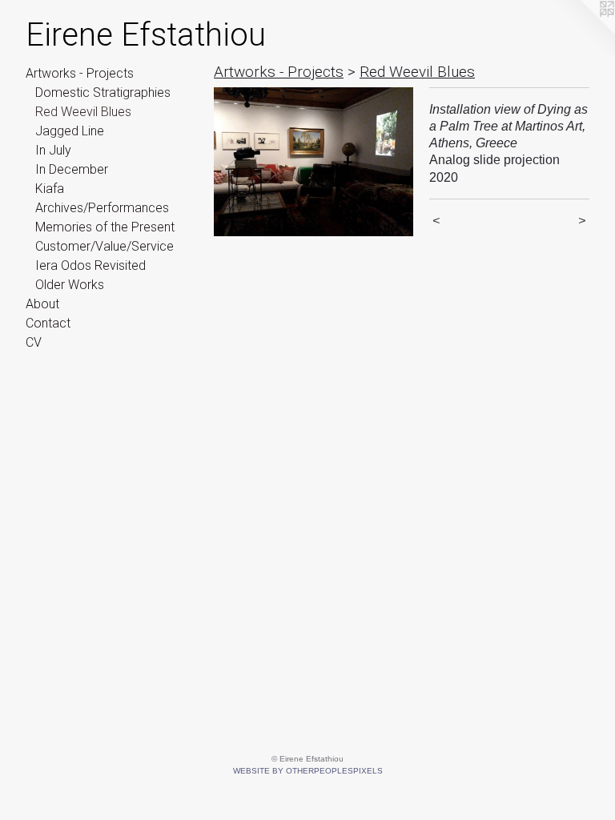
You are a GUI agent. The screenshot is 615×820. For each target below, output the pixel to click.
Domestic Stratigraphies (103, 92)
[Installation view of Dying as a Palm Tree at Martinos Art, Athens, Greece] (313, 162)
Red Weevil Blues (83, 111)
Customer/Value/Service (104, 246)
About (42, 304)
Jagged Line (69, 131)
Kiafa (49, 188)
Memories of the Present (105, 227)
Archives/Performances (102, 207)
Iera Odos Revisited (90, 265)
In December (71, 169)
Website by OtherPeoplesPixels (308, 770)
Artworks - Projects (80, 73)
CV (34, 342)
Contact (48, 323)
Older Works (69, 284)
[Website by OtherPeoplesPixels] (583, 32)
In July (53, 150)
